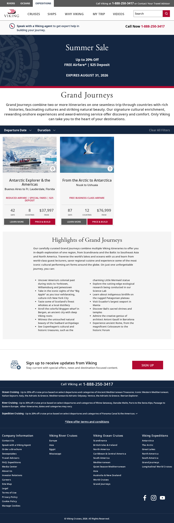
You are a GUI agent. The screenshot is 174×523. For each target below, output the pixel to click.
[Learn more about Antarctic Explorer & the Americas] (30, 155)
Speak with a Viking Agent (16, 444)
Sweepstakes (9, 453)
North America (101, 449)
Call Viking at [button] (133, 3)
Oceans (25, 3)
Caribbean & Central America (109, 453)
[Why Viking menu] (89, 14)
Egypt (52, 449)
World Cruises (101, 479)
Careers (6, 479)
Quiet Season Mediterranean (109, 466)
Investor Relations (12, 475)
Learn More (17, 221)
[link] (33, 14)
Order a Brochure (12, 449)
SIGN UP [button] (148, 365)
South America (101, 457)
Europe (53, 440)
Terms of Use (9, 492)
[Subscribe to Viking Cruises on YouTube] (162, 498)
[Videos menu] (129, 14)
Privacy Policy (10, 497)
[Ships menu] (60, 14)
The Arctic (147, 444)
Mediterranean (101, 462)
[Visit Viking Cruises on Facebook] (144, 498)
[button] (52, 168)
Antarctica (148, 440)
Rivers (11, 3)
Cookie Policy (9, 501)
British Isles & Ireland (105, 444)
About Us (7, 471)
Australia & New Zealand (107, 475)
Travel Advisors (10, 457)
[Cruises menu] (45, 14)
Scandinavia (100, 440)
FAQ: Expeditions (11, 462)
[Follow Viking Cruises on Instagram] (153, 498)
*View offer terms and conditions (87, 422)
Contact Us (8, 440)
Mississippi (55, 453)
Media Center (9, 466)
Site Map (7, 483)
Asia (51, 444)
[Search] (166, 13)
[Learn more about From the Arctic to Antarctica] (87, 155)
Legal (5, 488)
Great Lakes (148, 449)
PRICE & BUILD (42, 221)
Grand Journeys (101, 483)
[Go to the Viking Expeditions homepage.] (11, 13)
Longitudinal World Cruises (157, 466)
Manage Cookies (11, 505)
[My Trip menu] (110, 14)
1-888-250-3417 (153, 26)
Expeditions (43, 3)
